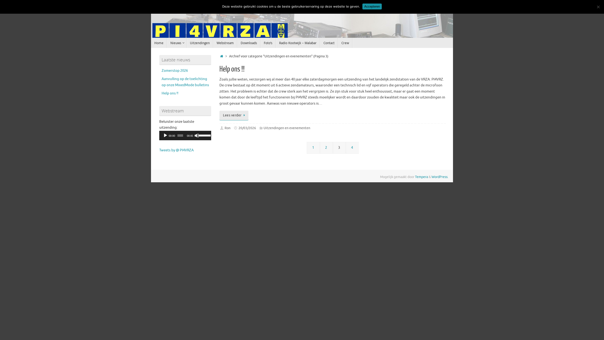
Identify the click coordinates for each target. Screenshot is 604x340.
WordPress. (440, 177)
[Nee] (598, 6)
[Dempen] (196, 135)
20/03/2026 (247, 128)
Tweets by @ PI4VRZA (176, 150)
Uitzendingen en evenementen (287, 128)
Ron (228, 128)
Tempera (421, 177)
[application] (185, 135)
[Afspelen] (165, 135)
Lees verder (232, 115)
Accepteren (372, 6)
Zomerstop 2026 (175, 70)
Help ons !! (232, 69)
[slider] (204, 135)
